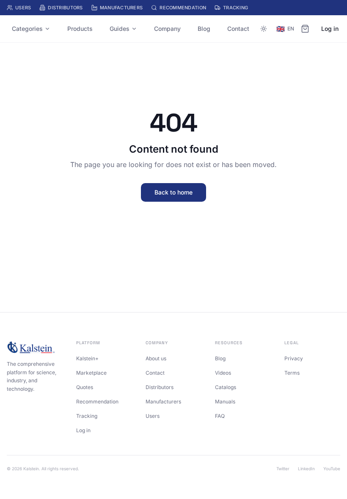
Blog (204, 28)
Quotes (84, 387)
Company (167, 28)
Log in (330, 28)
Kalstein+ (87, 358)
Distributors (65, 8)
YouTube (331, 468)
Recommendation (183, 8)
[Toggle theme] (263, 28)
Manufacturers (121, 8)
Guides (119, 28)
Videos (223, 373)
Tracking (235, 8)
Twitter (282, 468)
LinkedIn (306, 468)
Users (23, 8)
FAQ (220, 416)
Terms (292, 373)
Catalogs (225, 387)
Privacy (293, 358)
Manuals (225, 401)
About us (156, 358)
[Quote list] (305, 28)
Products (80, 28)
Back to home (173, 192)
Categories (27, 28)
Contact (238, 28)
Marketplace (91, 373)
